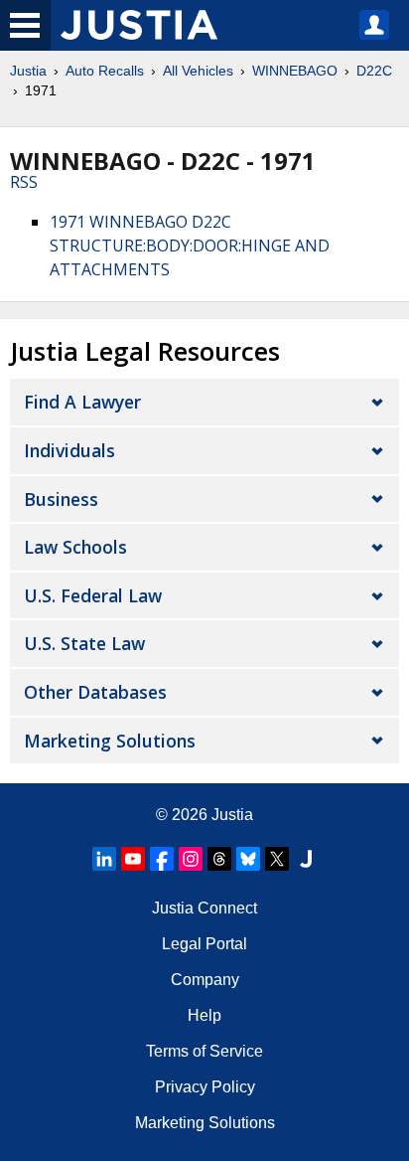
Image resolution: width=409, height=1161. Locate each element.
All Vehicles (198, 71)
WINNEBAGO (295, 71)
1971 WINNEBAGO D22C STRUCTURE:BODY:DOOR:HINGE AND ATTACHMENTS (190, 245)
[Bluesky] (248, 859)
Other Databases (95, 692)
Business (61, 499)
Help (204, 1015)
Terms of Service (204, 1051)
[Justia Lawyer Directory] (306, 859)
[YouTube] (133, 859)
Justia (28, 71)
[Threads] (219, 859)
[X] (277, 859)
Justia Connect (204, 908)
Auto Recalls (105, 71)
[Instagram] (191, 859)
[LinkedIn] (104, 859)
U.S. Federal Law (93, 595)
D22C (374, 71)
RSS (24, 182)
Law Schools (75, 547)
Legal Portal (204, 943)
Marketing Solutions (110, 740)
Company (205, 979)
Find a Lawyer (82, 402)
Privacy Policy (205, 1086)
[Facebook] (162, 859)
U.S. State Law (84, 643)
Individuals (69, 450)
